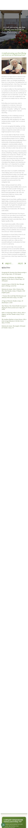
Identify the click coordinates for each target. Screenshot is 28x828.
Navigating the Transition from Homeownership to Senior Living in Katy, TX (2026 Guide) (14, 273)
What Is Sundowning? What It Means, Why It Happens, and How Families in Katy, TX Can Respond (13, 314)
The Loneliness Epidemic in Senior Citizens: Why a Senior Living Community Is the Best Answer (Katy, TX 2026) (14, 321)
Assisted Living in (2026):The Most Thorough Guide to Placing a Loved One (13, 285)
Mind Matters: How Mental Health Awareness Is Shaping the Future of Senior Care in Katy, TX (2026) (14, 307)
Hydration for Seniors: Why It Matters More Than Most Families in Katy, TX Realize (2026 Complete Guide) (13, 290)
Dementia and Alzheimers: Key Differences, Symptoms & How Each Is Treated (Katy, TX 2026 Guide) (13, 279)
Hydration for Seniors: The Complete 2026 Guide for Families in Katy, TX (13, 327)
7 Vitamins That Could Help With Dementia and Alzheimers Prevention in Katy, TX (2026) (14, 296)
